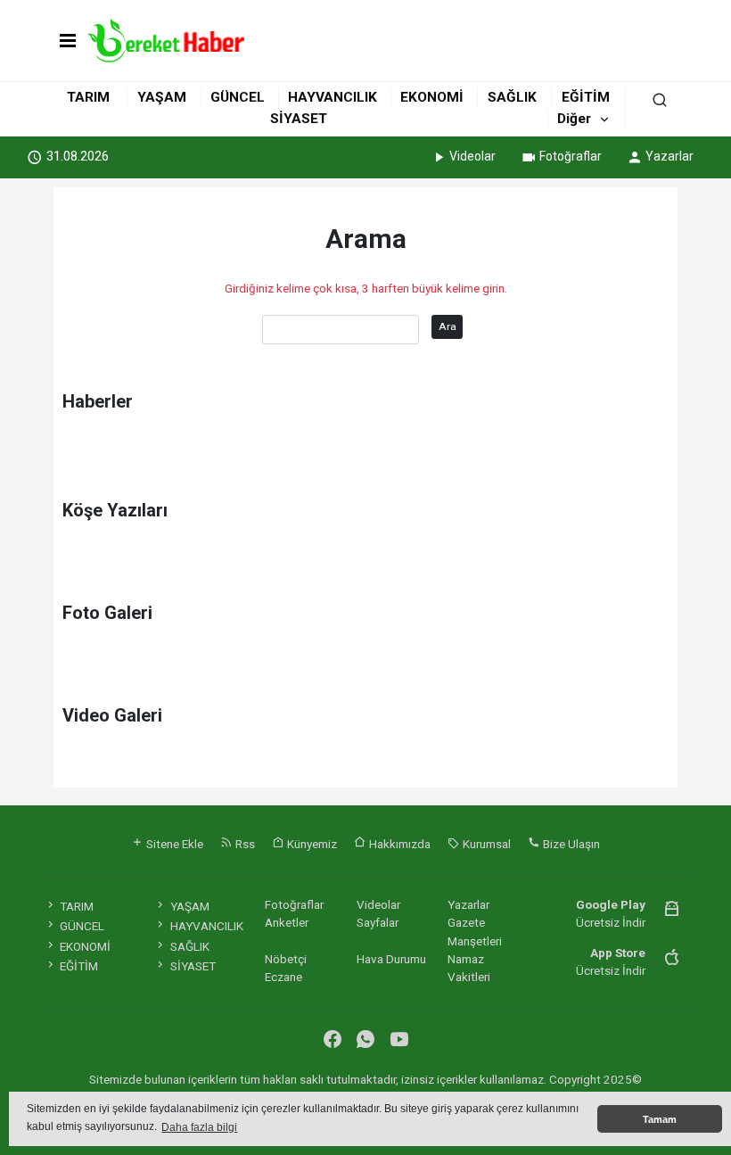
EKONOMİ (432, 97)
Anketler (286, 922)
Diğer (574, 119)
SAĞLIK (512, 97)
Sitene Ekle (173, 844)
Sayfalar (377, 922)
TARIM (88, 97)
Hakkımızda (398, 844)
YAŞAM (161, 97)
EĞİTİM (586, 97)
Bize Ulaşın (570, 844)
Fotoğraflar (570, 156)
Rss (244, 844)
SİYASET (298, 119)
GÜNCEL (237, 97)
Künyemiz (310, 844)
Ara (447, 326)
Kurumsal (485, 844)
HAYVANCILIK (332, 97)
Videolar (472, 156)
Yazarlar (669, 156)
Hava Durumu (391, 959)
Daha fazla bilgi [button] (199, 1127)
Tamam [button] (660, 1119)
